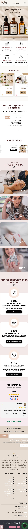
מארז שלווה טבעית (22, 197)
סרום (22, 377)
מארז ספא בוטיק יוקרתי (7, 197)
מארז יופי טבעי (23, 148)
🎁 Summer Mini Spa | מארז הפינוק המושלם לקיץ (7, 126)
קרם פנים (19, 325)
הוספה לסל (20, 131)
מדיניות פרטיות (12, 527)
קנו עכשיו (23, 92)
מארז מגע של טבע (23, 87)
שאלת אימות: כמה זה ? (14, 235)
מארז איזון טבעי (9, 87)
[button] (24, 94)
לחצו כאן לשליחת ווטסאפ (14, 421)
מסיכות (20, 351)
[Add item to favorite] (16, 95)
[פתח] (24, 3)
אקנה (22, 299)
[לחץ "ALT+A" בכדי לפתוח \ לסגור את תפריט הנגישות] (1, 527)
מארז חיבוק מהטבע (8, 148)
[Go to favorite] (6, 3)
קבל (18, 527)
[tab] (14, 38)
